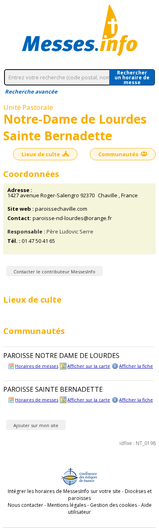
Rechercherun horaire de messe (132, 77)
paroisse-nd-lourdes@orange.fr (72, 218)
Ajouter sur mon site (35, 425)
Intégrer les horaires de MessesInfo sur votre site (64, 491)
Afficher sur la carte (88, 366)
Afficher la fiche (136, 366)
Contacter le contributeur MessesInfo (54, 271)
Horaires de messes (36, 366)
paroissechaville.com (61, 209)
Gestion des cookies (113, 505)
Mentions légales (66, 505)
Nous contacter (25, 505)
